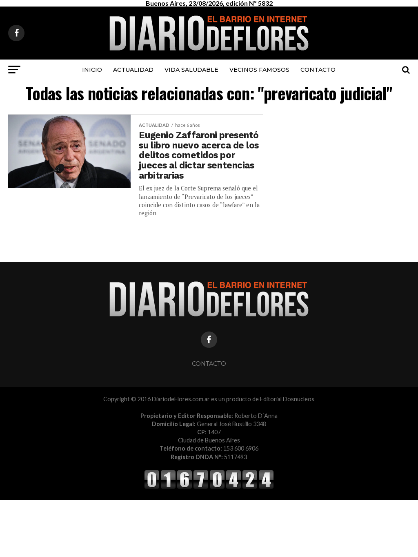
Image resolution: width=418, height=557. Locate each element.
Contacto (318, 69)
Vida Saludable (191, 69)
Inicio (92, 69)
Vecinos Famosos (259, 69)
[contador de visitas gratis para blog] (209, 487)
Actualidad (133, 69)
